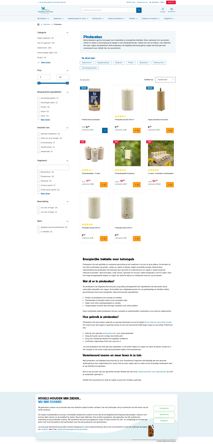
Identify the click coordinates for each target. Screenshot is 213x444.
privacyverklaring (80, 429)
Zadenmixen (44, 48)
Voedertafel (47, 152)
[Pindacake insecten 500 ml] (128, 99)
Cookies (44, 429)
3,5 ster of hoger (49, 212)
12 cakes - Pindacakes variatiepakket (160, 173)
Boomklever (47, 172)
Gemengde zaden (49, 103)
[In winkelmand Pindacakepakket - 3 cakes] (104, 184)
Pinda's (41, 58)
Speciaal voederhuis (50, 134)
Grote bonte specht (50, 190)
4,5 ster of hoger (49, 208)
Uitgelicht (168, 19)
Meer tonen (45, 62)
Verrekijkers (42, 19)
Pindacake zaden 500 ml (123, 228)
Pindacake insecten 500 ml (124, 120)
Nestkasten (97, 19)
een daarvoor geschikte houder (159, 322)
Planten (132, 19)
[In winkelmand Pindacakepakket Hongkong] (137, 184)
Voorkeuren (164, 414)
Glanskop (46, 181)
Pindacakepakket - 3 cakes (91, 173)
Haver (45, 116)
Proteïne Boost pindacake (91, 120)
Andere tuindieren (115, 19)
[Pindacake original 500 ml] (94, 208)
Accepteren (164, 408)
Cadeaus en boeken (149, 19)
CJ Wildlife (46, 232)
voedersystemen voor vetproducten (152, 372)
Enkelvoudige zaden (47, 53)
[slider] (38, 83)
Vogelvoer (57, 19)
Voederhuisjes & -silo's (77, 19)
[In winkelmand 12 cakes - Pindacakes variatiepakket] (170, 184)
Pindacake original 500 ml (91, 228)
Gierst (45, 111)
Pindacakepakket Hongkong (124, 173)
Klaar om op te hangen (51, 138)
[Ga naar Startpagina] (38, 24)
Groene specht (48, 185)
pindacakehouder (109, 333)
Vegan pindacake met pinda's (158, 120)
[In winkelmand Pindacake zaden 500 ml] (137, 238)
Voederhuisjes (48, 147)
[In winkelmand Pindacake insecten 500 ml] (137, 130)
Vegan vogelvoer (45, 38)
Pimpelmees (47, 176)
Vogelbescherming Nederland (54, 227)
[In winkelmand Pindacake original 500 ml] (104, 238)
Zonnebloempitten (49, 98)
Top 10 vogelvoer (45, 43)
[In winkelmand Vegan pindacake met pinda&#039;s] (170, 130)
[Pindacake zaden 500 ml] (128, 208)
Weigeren (164, 421)
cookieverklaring (64, 429)
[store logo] (45, 10)
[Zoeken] (139, 10)
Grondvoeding (48, 143)
